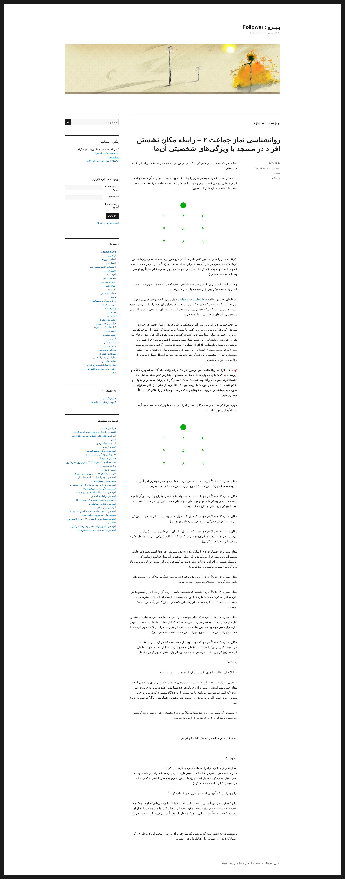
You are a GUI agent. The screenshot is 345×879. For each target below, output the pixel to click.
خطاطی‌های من (108, 293)
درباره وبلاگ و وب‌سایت (104, 300)
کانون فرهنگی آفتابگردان (103, 402)
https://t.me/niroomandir (106, 153)
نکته (114, 372)
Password (113, 196)
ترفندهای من (109, 278)
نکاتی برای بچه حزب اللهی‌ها (102, 368)
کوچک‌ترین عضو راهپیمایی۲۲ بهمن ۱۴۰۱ (96, 500)
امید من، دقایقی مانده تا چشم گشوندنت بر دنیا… (91, 511)
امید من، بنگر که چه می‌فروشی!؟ (99, 488)
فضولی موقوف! (108, 458)
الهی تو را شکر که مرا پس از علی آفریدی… (94, 473)
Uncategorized (108, 251)
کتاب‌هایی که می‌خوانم (105, 327)
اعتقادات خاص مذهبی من (267, 168)
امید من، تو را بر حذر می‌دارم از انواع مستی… (92, 484)
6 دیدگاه (276, 178)
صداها (113, 312)
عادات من (111, 316)
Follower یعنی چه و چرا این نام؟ (103, 160)
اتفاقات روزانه (109, 259)
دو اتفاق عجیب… (107, 428)
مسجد (277, 173)
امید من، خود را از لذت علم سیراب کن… (95, 477)
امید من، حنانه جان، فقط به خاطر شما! (96, 530)
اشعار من (111, 263)
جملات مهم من (108, 282)
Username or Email (112, 188)
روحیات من (110, 308)
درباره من (114, 157)
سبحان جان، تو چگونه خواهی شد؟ (99, 515)
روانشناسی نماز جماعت (191, 299)
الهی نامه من (109, 270)
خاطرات (112, 289)
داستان (112, 297)
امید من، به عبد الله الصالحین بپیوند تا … (95, 492)
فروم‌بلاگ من (109, 398)
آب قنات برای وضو (106, 443)
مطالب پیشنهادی (107, 350)
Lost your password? (108, 223)
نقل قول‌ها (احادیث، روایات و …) (99, 365)
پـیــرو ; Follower (261, 27)
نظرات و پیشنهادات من (104, 357)
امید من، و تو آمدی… (105, 507)
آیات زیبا (111, 255)
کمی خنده (111, 331)
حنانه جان (111, 285)
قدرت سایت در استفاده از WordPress (241, 863)
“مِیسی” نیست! (108, 447)
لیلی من (112, 338)
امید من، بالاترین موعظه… (102, 503)
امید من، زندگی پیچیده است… (101, 450)
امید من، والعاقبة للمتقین (103, 496)
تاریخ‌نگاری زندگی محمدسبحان (101, 454)
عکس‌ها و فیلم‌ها (107, 319)
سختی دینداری (109, 469)
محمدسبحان (110, 342)
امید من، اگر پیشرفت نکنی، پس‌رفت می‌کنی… (92, 526)
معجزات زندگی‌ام (107, 353)
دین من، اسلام (108, 304)
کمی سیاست (109, 334)
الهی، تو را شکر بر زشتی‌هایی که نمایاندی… (94, 432)
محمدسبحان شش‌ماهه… (103, 481)
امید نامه (111, 274)
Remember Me (110, 206)
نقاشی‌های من (109, 361)
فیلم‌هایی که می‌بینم (106, 323)
